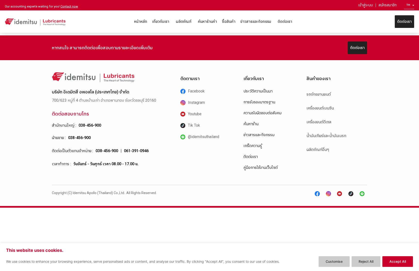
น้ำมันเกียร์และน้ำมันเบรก (326, 135)
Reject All (366, 261)
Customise (334, 261)
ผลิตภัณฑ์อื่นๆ (317, 149)
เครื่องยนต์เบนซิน (320, 108)
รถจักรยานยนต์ (318, 94)
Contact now (69, 6)
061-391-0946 (136, 150)
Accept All (397, 261)
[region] (209, 257)
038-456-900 (90, 125)
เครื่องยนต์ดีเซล (318, 122)
